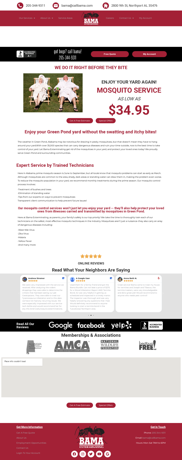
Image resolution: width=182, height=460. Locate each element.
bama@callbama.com (154, 438)
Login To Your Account (28, 453)
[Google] (107, 454)
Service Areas (65, 18)
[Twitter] (91, 454)
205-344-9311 (159, 433)
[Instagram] (82, 454)
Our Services (25, 18)
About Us (45, 18)
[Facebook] (74, 454)
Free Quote (110, 54)
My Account (145, 18)
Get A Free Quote (25, 433)
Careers (110, 18)
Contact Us (125, 18)
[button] (88, 315)
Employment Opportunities (31, 443)
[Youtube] (99, 454)
